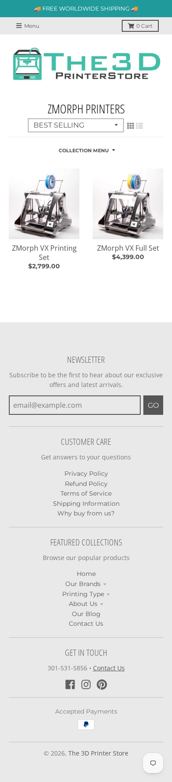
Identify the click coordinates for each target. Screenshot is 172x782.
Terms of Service (86, 493)
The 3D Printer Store (98, 753)
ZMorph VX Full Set (128, 248)
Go (153, 405)
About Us (83, 604)
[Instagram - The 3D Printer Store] (86, 684)
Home (86, 574)
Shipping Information (86, 504)
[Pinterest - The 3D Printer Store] (102, 684)
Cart (144, 26)
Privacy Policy (86, 473)
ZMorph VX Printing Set (44, 252)
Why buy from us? (86, 513)
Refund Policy (86, 484)
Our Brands (83, 584)
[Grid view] (130, 126)
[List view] (139, 126)
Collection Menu (84, 150)
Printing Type (83, 594)
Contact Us (86, 624)
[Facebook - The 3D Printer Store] (70, 684)
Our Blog (86, 614)
